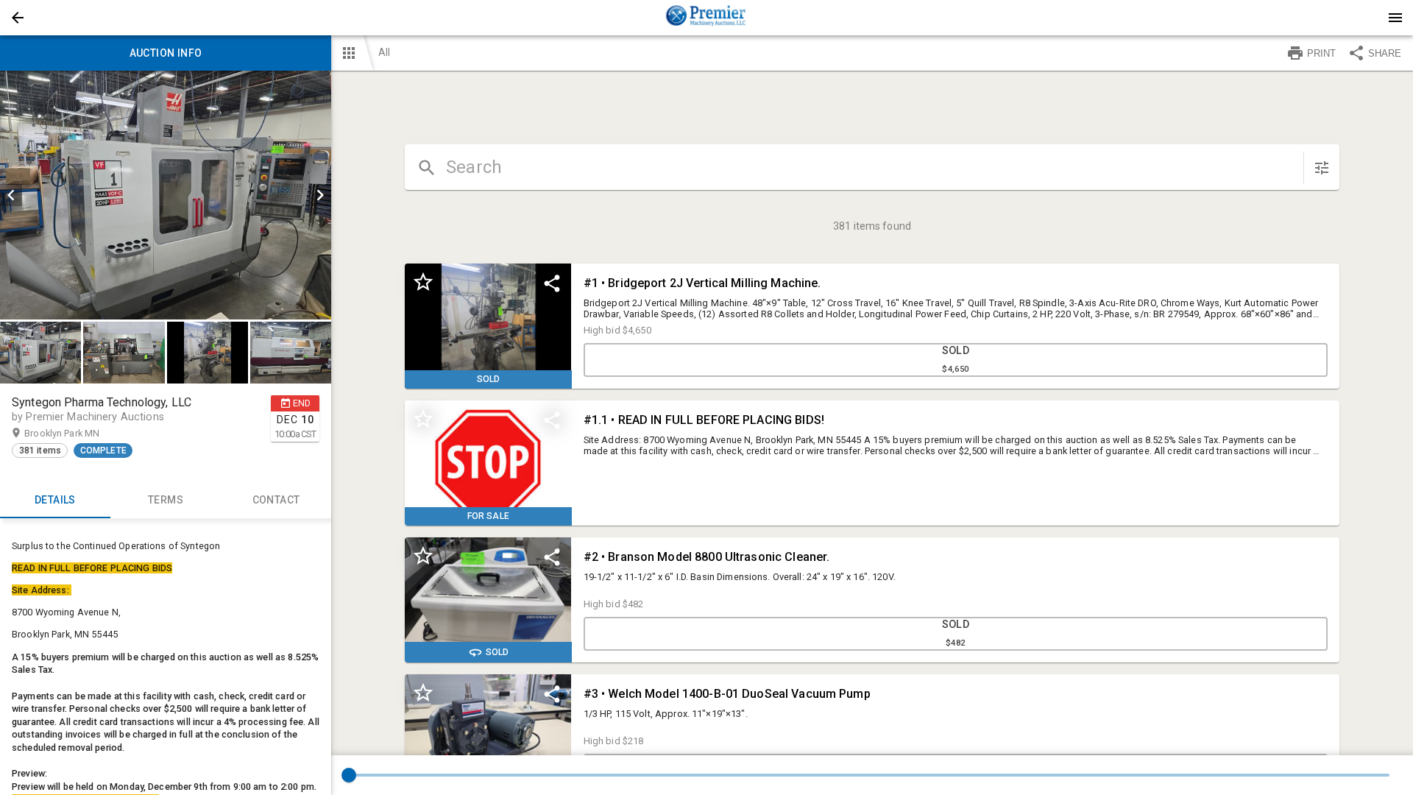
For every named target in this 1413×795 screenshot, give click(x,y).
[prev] (11, 195)
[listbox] (165, 195)
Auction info (166, 53)
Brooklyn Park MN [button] (76, 433)
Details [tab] (55, 500)
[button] (17, 17)
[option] (165, 195)
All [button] (384, 52)
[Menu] (1395, 17)
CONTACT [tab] (276, 500)
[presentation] (706, 17)
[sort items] (1321, 168)
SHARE (1384, 53)
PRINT (1321, 53)
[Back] (17, 17)
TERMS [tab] (165, 500)
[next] (320, 195)
